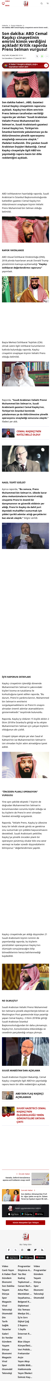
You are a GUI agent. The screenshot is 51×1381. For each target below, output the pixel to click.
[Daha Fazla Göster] (47, 56)
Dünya (5, 1293)
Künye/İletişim (25, 1345)
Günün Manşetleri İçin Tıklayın (26, 1222)
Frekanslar (24, 1353)
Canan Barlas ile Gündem (25, 1285)
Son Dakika (8, 1285)
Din (4, 1317)
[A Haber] (25, 3)
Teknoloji (7, 1309)
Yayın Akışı (24, 1361)
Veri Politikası (25, 1349)
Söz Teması (24, 1309)
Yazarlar (6, 1329)
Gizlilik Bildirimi (25, 1365)
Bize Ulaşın (24, 1341)
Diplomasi (23, 1305)
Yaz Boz (22, 1274)
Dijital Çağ (23, 1321)
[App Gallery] (39, 1214)
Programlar (24, 1266)
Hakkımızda (24, 1369)
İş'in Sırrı (23, 1317)
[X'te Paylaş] (37, 56)
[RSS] (42, 1249)
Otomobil (7, 1313)
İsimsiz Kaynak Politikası (25, 1377)
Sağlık (5, 1325)
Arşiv (20, 1357)
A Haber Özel (9, 1274)
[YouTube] (28, 1249)
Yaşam (5, 1289)
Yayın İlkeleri (25, 1373)
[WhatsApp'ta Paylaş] (42, 56)
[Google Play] (27, 1214)
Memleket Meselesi (25, 1293)
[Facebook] (8, 1249)
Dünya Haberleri (16, 26)
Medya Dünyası (25, 1313)
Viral (4, 1305)
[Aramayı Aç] (41, 3)
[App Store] (13, 1214)
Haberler (5, 26)
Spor (4, 1297)
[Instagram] (22, 1249)
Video (5, 1266)
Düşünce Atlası (25, 1270)
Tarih (5, 1321)
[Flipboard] (35, 1249)
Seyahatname (25, 1297)
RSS (20, 1337)
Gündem (7, 1278)
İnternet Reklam (25, 1333)
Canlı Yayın (8, 1270)
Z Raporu (23, 1325)
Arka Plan (23, 1289)
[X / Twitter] (15, 1249)
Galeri (5, 1333)
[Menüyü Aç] (47, 3)
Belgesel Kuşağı (25, 1301)
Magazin (6, 1301)
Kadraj (21, 1278)
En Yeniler (7, 1337)
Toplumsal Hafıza (25, 1281)
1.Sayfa (22, 1329)
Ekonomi (7, 1281)
